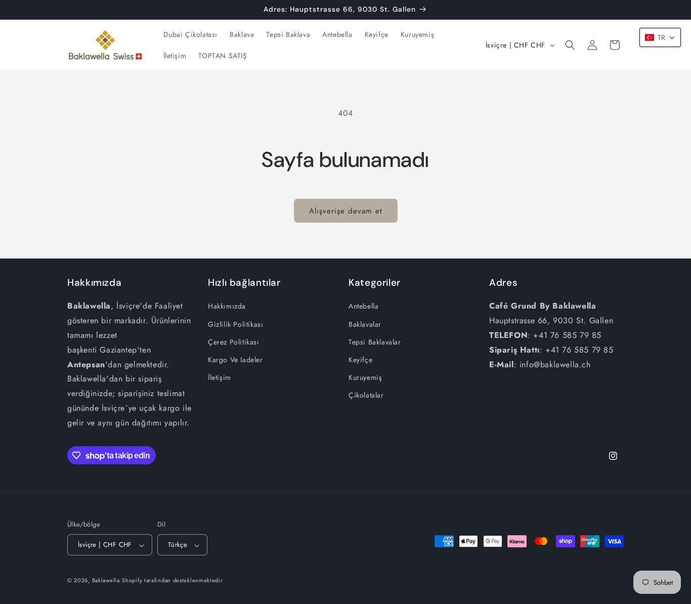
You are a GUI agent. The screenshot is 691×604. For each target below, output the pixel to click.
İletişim (219, 377)
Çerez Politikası (234, 341)
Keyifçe (360, 360)
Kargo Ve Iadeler (235, 360)
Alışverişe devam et (345, 211)
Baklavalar (365, 324)
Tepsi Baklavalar (375, 341)
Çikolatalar (366, 395)
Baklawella (106, 581)
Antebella (363, 306)
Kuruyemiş (365, 377)
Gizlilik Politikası (235, 324)
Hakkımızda (227, 306)
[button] (570, 45)
